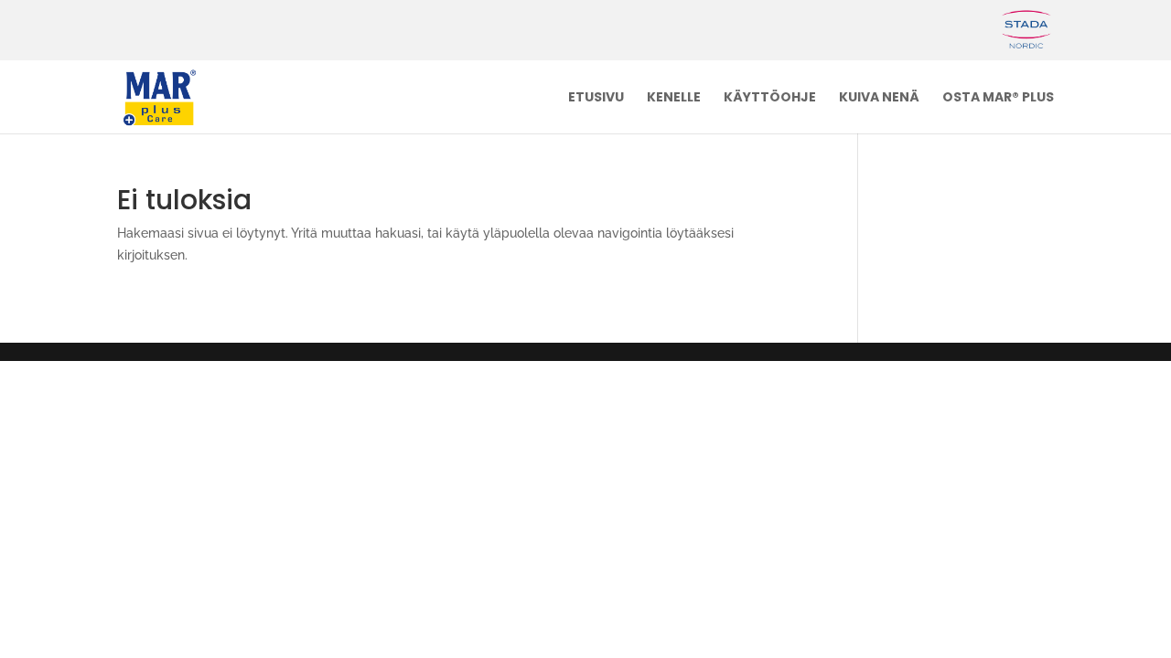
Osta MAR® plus (998, 98)
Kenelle (674, 98)
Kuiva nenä (879, 98)
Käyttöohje (770, 98)
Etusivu (596, 98)
